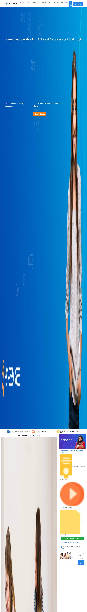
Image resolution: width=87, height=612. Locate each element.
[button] (28, 2)
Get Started (81, 562)
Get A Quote (40, 114)
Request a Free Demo (72, 539)
